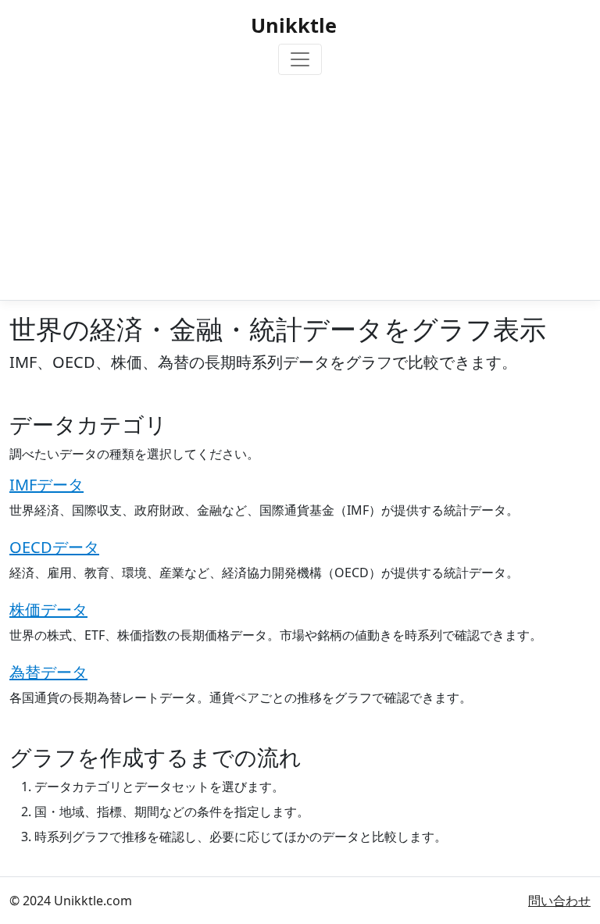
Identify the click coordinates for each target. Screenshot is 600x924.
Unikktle (294, 25)
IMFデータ (46, 484)
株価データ (48, 609)
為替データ (48, 672)
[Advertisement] (300, 184)
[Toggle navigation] (300, 59)
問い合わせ (559, 900)
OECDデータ (54, 547)
